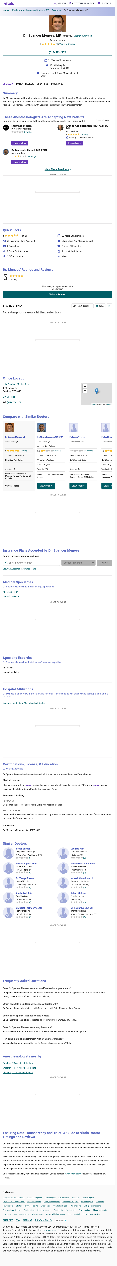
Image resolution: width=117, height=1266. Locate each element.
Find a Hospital (74, 1214)
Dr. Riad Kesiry (107, 437)
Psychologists (84, 1210)
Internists (100, 1202)
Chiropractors (63, 1197)
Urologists (7, 1214)
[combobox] (31, 563)
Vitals (109, 404)
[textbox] (31, 563)
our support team (72, 1173)
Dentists (75, 1197)
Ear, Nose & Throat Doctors (14, 1202)
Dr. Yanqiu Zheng (25, 878)
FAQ (18, 1220)
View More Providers (57, 169)
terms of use (49, 1230)
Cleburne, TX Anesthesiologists (18, 1072)
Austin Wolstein (24, 893)
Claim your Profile (83, 35)
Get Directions (10, 397)
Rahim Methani (78, 893)
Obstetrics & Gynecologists (27, 1206)
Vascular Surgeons (21, 1214)
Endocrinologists (34, 1202)
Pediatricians (29, 1210)
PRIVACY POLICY (43, 1220)
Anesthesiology (10, 592)
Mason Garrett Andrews (83, 863)
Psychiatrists (70, 1210)
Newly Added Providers (55, 1214)
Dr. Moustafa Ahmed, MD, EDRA (29, 150)
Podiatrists (58, 1210)
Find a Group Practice (91, 1214)
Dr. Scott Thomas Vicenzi (29, 908)
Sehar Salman (23, 849)
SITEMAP (27, 1220)
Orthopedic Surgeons (92, 1206)
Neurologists (8, 1206)
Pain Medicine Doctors (12, 1210)
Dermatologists (88, 1197)
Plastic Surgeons (44, 1210)
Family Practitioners (52, 1202)
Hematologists (87, 1202)
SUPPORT (8, 1220)
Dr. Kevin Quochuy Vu (82, 908)
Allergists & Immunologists (14, 1197)
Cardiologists (50, 1197)
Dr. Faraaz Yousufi (77, 437)
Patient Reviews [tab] (25, 84)
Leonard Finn (77, 849)
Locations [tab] (42, 84)
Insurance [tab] (57, 84)
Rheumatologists (100, 1210)
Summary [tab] (8, 84)
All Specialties (37, 1214)
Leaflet (94, 404)
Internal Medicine (11, 596)
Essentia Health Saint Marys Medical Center (59, 74)
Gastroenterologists (70, 1202)
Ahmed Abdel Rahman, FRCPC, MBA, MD (87, 127)
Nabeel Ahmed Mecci (82, 878)
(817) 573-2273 (14, 402)
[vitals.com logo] (9, 3)
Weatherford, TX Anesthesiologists (19, 1068)
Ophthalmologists (60, 1206)
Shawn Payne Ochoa (26, 863)
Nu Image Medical (21, 126)
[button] (96, 391)
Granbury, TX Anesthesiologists (18, 1063)
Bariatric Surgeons (34, 1197)
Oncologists (46, 1206)
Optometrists (75, 1206)
